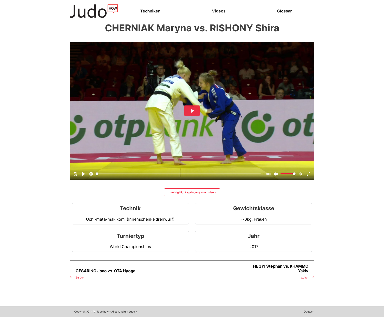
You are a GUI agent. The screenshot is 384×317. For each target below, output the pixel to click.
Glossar (284, 11)
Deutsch (309, 311)
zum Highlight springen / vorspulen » (192, 192)
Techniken (150, 11)
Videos (219, 11)
